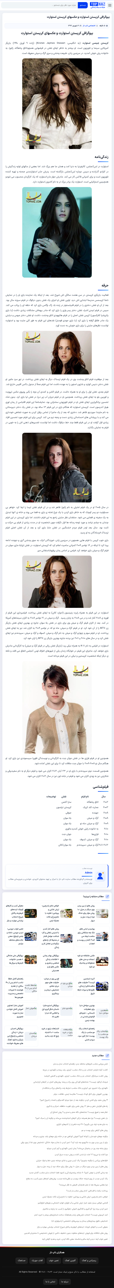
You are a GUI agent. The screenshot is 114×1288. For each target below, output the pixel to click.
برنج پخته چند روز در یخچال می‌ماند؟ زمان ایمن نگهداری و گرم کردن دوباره (77, 1148)
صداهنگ (21, 1260)
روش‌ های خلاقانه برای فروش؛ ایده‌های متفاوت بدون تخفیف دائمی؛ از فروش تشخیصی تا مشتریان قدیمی (66, 1233)
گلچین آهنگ (70, 1260)
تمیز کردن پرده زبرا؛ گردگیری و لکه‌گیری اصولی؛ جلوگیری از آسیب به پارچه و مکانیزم (75, 1208)
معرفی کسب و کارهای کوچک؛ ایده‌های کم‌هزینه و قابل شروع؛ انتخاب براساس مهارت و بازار (72, 1227)
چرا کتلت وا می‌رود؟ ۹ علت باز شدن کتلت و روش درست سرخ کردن (81, 1154)
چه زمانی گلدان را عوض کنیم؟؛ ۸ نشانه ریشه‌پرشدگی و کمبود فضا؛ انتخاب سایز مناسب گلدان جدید (68, 1172)
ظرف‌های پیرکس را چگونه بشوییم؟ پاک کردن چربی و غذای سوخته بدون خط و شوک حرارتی (72, 1160)
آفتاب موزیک (37, 1260)
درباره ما (64, 1281)
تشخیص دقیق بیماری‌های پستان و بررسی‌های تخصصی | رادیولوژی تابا (79, 1221)
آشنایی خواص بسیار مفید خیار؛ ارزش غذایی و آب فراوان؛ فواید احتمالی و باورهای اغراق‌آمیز (73, 1203)
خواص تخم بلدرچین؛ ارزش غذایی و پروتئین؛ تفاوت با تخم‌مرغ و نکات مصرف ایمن (75, 1196)
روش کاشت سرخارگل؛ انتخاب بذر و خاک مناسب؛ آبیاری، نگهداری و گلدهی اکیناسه (76, 1076)
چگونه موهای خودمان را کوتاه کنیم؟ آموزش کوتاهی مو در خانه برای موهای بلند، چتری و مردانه (70, 1136)
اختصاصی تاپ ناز (89, 25)
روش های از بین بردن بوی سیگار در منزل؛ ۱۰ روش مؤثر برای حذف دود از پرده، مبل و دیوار (72, 1166)
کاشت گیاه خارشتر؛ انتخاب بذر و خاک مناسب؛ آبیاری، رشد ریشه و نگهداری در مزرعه (75, 1069)
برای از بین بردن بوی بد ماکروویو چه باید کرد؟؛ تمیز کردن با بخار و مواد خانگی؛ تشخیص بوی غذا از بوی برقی (64, 1142)
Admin (88, 873)
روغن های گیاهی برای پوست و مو (94, 1130)
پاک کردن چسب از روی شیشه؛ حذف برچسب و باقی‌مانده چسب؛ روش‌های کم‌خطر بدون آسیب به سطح (67, 1178)
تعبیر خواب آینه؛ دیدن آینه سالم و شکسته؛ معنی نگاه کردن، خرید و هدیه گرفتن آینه (75, 1239)
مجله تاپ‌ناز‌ (97, 5)
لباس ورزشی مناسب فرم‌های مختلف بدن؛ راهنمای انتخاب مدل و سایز (80, 1063)
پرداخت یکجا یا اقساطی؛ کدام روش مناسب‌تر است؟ (87, 1190)
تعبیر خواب (54, 1260)
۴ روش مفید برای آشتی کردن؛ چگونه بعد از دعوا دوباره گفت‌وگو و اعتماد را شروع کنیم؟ (74, 1100)
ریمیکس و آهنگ (89, 1260)
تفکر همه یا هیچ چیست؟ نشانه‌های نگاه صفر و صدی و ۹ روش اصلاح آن (79, 1112)
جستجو (83, 5)
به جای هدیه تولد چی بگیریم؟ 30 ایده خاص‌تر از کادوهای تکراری (82, 1124)
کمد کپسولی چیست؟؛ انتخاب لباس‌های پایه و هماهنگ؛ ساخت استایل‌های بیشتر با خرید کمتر (71, 1214)
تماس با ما (50, 1281)
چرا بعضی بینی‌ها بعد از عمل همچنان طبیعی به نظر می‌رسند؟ (83, 1184)
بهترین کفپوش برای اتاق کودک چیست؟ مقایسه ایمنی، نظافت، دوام (81, 1094)
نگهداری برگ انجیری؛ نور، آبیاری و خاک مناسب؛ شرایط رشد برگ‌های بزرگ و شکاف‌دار (75, 1088)
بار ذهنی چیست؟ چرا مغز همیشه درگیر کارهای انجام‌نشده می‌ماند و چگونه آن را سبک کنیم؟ (71, 1118)
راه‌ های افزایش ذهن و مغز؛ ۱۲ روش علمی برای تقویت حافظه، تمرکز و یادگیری (77, 1106)
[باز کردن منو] (110, 5)
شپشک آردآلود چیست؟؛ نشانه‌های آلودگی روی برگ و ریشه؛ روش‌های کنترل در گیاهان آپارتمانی (70, 1082)
